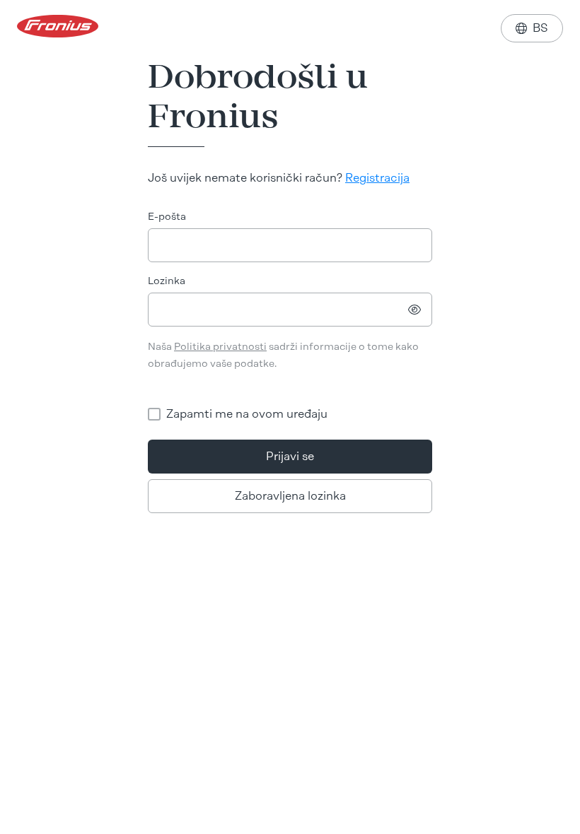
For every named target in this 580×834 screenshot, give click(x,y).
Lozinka (166, 281)
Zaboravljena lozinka (290, 496)
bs (532, 28)
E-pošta (167, 217)
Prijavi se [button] (290, 456)
